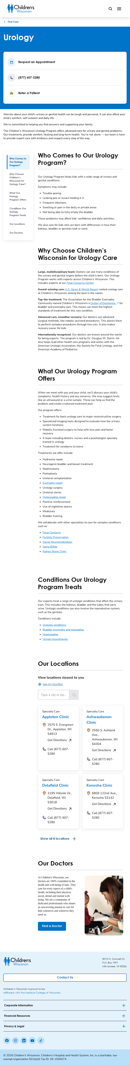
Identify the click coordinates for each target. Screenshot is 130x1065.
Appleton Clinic (55, 716)
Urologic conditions (54, 625)
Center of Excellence (104, 303)
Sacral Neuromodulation (57, 542)
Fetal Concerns (52, 532)
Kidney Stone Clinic (54, 551)
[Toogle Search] (110, 9)
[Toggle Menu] (119, 9)
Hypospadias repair (54, 497)
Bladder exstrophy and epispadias (63, 630)
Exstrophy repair (53, 483)
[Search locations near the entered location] (74, 695)
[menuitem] (18, 162)
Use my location (53, 684)
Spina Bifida (50, 547)
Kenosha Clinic (99, 785)
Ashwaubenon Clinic (99, 719)
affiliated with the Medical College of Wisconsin (31, 992)
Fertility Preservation (56, 537)
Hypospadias (50, 634)
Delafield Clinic (55, 785)
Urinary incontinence (55, 639)
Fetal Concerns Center (80, 283)
